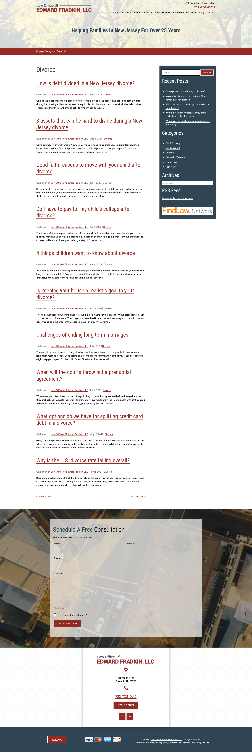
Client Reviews (162, 13)
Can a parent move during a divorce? (185, 91)
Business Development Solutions (184, 742)
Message (58, 573)
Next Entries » (137, 496)
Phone (57, 558)
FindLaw (205, 742)
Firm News (171, 166)
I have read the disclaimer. (72, 615)
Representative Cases (184, 13)
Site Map (150, 742)
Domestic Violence (175, 157)
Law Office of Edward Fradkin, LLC (69, 94)
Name (57, 543)
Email (130, 543)
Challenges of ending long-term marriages (82, 334)
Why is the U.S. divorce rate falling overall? (83, 460)
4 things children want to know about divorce (85, 253)
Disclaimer (59, 608)
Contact (211, 13)
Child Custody (173, 143)
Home (116, 13)
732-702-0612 (205, 7)
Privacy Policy (161, 742)
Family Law (172, 162)
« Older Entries (44, 496)
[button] (249, 733)
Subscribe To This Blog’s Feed (177, 197)
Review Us (57, 739)
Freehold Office (125, 705)
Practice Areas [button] (142, 13)
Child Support (173, 147)
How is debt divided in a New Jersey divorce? (85, 83)
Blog (201, 13)
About (125, 13)
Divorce (109, 94)
